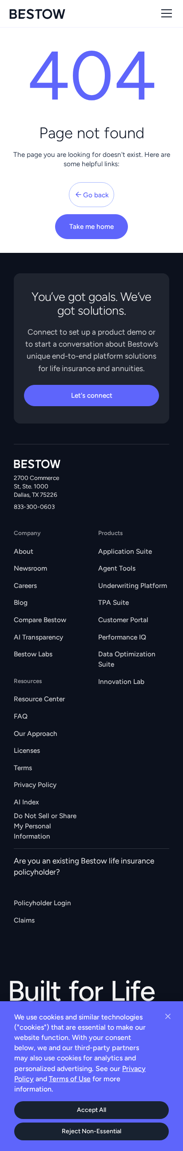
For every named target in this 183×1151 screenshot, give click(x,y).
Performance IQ (122, 637)
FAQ (21, 716)
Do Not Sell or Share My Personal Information (45, 825)
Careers (25, 585)
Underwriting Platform (132, 585)
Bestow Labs (33, 654)
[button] (165, 13)
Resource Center (39, 699)
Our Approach (35, 733)
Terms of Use (70, 1079)
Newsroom (30, 568)
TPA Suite (113, 602)
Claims (24, 920)
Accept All (91, 1110)
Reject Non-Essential (91, 1131)
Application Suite (125, 551)
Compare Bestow (40, 619)
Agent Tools (116, 568)
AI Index (26, 802)
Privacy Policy (35, 784)
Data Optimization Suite (126, 659)
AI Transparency (38, 637)
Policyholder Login (42, 903)
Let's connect (91, 395)
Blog (21, 602)
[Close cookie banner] (168, 1016)
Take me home (91, 226)
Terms (23, 767)
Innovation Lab (121, 681)
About (23, 551)
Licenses (27, 750)
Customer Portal (123, 619)
